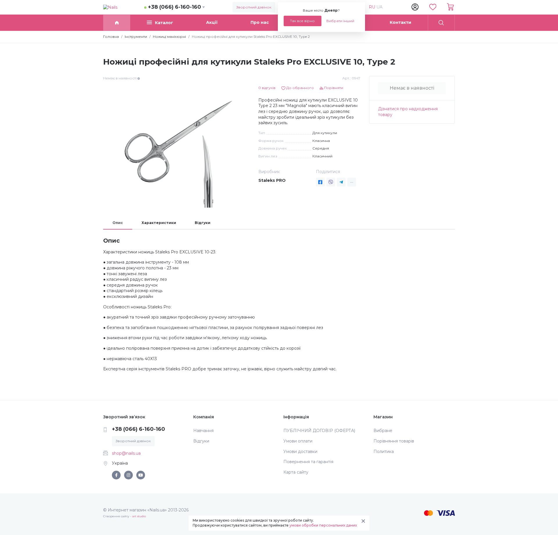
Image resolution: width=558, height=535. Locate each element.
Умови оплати (297, 441)
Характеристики (159, 223)
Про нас (260, 22)
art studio (139, 516)
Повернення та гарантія (308, 461)
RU (372, 7)
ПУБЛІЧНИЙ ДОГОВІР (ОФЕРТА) (319, 430)
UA (379, 7)
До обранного (299, 88)
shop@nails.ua (126, 453)
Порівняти (333, 88)
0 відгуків (267, 88)
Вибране (382, 430)
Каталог (164, 22)
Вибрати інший (340, 21)
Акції (212, 22)
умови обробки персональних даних (323, 525)
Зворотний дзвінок (253, 7)
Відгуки (202, 223)
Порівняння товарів (393, 441)
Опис (117, 223)
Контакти (400, 22)
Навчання (203, 430)
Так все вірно (302, 21)
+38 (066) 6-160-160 (174, 7)
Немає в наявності (412, 88)
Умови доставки (300, 451)
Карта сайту (295, 472)
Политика (383, 451)
